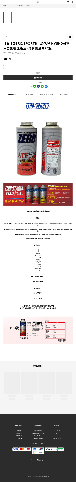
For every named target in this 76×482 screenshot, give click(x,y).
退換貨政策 (19, 433)
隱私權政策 (19, 436)
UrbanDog (57, 436)
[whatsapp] (42, 86)
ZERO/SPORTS (12, 6)
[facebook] (38, 86)
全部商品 (3, 6)
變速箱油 (21, 6)
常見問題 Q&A (18, 438)
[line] (34, 86)
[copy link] (46, 86)
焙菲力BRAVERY (57, 438)
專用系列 (28, 6)
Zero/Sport (57, 431)
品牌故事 (19, 431)
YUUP (57, 433)
